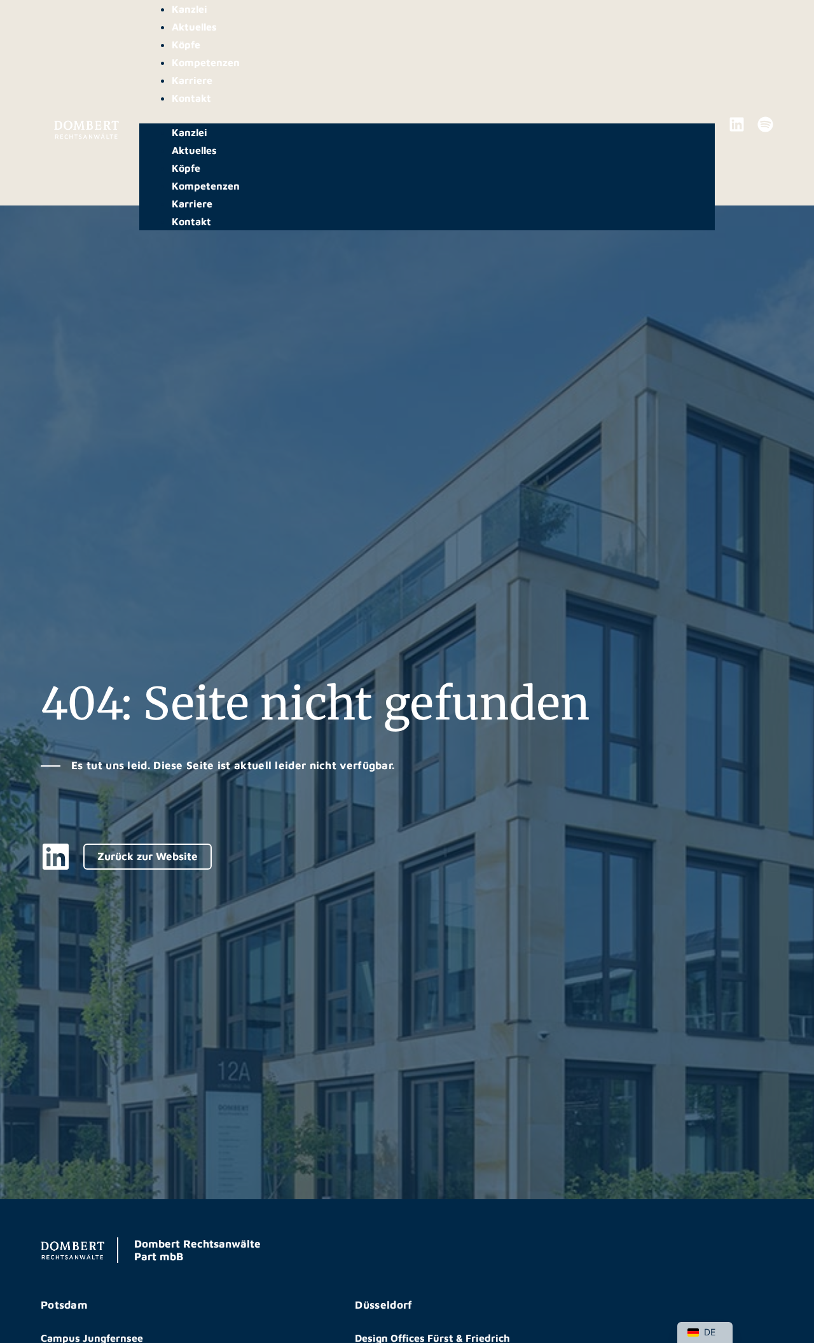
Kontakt (191, 98)
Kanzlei (189, 9)
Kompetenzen (206, 62)
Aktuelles (194, 26)
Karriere (192, 80)
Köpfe (186, 44)
